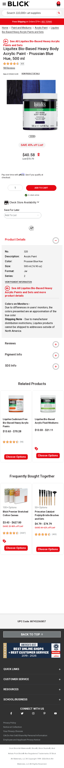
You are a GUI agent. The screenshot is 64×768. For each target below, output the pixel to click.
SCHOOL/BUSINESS (15, 699)
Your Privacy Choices (13, 731)
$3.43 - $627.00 (12, 522)
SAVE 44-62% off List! (45, 528)
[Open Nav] (4, 4)
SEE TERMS (47, 22)
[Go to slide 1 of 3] (30, 136)
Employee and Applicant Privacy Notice (21, 739)
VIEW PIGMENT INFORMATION (18, 282)
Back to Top (30, 634)
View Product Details (30, 74)
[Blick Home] (19, 4)
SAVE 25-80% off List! (13, 526)
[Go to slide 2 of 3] (32, 136)
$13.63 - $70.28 (12, 431)
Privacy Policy (9, 723)
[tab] (32, 239)
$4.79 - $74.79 (43, 523)
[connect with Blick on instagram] (33, 715)
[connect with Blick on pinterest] (44, 715)
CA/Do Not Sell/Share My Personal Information (25, 735)
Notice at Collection (12, 727)
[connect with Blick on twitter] (22, 715)
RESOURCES (11, 689)
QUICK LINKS (11, 669)
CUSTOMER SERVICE (16, 679)
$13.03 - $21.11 (44, 430)
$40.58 (28, 155)
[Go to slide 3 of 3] (34, 136)
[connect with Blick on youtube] (55, 715)
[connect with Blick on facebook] (11, 715)
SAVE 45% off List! (32, 145)
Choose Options (16, 456)
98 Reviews (9, 68)
